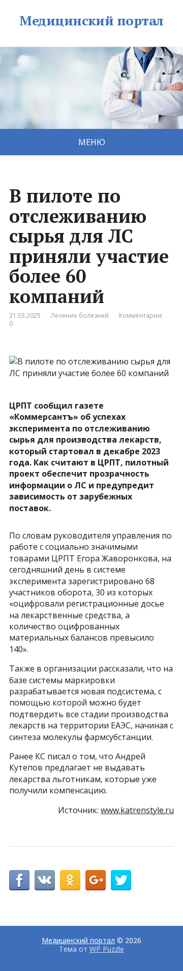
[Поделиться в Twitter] (121, 880)
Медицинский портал (91, 20)
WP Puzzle (106, 949)
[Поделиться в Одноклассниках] (70, 880)
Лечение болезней (80, 315)
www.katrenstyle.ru (137, 810)
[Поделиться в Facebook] (19, 880)
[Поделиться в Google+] (95, 880)
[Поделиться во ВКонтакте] (45, 880)
